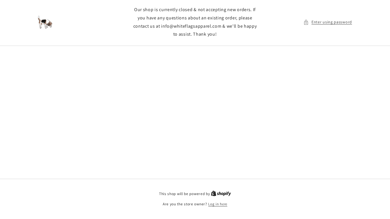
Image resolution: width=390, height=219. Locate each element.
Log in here (217, 204)
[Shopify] (221, 193)
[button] (327, 22)
